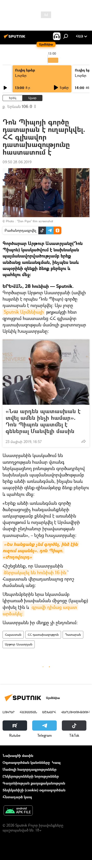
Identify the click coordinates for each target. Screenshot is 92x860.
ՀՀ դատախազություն (43, 634)
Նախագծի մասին (18, 755)
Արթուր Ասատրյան (18, 644)
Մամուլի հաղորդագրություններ (29, 769)
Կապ (56, 762)
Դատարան (73, 634)
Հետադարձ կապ (17, 796)
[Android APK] (18, 811)
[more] (83, 441)
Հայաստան (13, 634)
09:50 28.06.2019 (17, 161)
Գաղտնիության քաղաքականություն (34, 783)
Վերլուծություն (76, 712)
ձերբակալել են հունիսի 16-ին (35, 572)
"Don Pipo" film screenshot (35, 221)
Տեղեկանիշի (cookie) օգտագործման (34, 790)
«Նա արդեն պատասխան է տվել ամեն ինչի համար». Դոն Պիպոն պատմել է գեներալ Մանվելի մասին (43, 421)
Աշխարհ (49, 712)
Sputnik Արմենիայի (24, 312)
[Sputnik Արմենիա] (15, 38)
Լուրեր (21, 75)
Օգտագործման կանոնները (26, 762)
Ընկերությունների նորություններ (31, 776)
